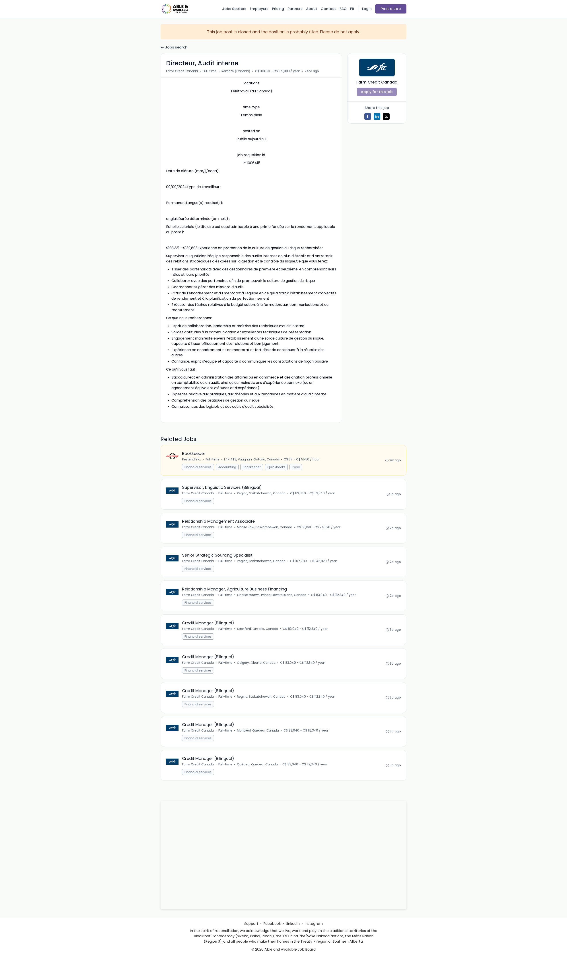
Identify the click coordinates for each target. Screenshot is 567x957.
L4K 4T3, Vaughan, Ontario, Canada (251, 459)
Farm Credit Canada (182, 71)
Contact (328, 8)
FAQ (343, 8)
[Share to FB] (367, 116)
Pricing (278, 8)
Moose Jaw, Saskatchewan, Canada (264, 527)
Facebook (272, 923)
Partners (295, 8)
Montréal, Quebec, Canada (258, 730)
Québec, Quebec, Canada (257, 764)
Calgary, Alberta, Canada (256, 662)
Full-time (210, 71)
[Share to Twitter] (386, 116)
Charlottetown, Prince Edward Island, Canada (271, 595)
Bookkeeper (252, 467)
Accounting (227, 467)
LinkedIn (293, 923)
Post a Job (391, 8)
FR (352, 8)
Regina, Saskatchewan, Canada (261, 493)
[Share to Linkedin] (377, 116)
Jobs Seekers (234, 8)
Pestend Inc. (191, 459)
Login (367, 8)
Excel (296, 467)
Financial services (198, 467)
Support (251, 923)
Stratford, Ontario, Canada (257, 629)
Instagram (314, 923)
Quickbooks (276, 467)
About (311, 8)
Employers (259, 8)
